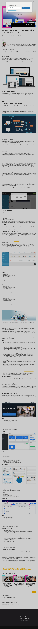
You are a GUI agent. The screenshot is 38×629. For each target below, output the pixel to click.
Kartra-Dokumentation (8, 175)
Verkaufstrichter (18, 35)
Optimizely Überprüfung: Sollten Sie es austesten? (19, 584)
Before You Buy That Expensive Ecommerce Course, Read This (10, 602)
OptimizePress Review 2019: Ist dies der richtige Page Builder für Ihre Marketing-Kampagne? (17, 569)
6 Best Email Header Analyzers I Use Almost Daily (8, 597)
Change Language (26, 7)
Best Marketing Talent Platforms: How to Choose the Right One (10, 604)
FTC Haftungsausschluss (23, 616)
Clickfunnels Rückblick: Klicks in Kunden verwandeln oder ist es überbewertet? (7, 585)
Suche (3, 590)
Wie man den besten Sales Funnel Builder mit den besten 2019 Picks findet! (14, 568)
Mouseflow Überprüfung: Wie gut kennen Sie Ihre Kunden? (30, 584)
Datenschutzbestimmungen (24, 620)
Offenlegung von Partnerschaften (25, 618)
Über (31, 626)
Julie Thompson (5, 35)
